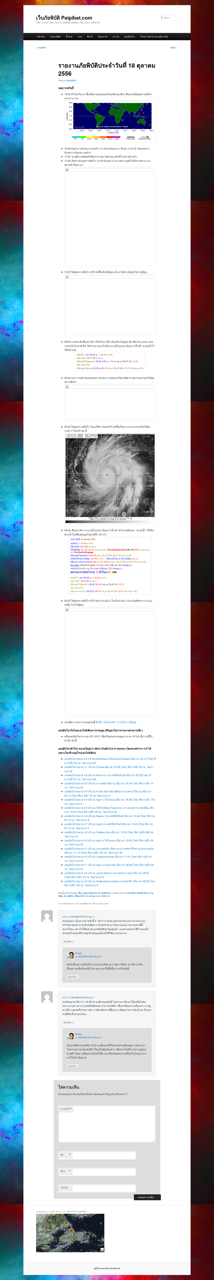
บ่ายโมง (122, 722)
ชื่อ (66, 1154)
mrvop (92, 895)
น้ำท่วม (69, 36)
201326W (131, 892)
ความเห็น (66, 1109)
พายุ (80, 36)
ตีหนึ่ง (99, 722)
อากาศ (116, 36)
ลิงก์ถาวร (106, 895)
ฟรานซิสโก (69, 895)
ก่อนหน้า (41, 47)
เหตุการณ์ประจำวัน (91, 892)
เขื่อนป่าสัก (79, 895)
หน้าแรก (41, 36)
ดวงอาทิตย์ (55, 36)
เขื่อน (80, 892)
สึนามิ (90, 36)
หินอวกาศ (102, 36)
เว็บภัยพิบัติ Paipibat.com (64, 17)
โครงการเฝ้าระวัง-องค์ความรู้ (154, 36)
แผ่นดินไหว (129, 36)
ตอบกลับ (68, 941)
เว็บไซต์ (64, 1187)
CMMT (96, 736)
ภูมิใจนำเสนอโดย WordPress (107, 1268)
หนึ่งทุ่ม (132, 722)
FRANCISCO (143, 892)
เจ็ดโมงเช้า (110, 722)
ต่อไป (174, 47)
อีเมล (66, 1171)
